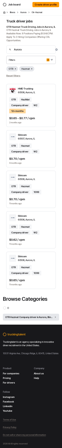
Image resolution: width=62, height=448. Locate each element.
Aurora (23, 12)
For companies (11, 373)
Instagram (9, 397)
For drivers (9, 382)
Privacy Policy (9, 427)
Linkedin (7, 406)
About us (39, 373)
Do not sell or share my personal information (24, 435)
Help (36, 378)
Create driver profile (46, 4)
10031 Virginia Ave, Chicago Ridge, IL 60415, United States (31, 353)
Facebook (8, 401)
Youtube (7, 410)
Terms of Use (9, 419)
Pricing (7, 378)
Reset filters (13, 75)
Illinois (12, 12)
